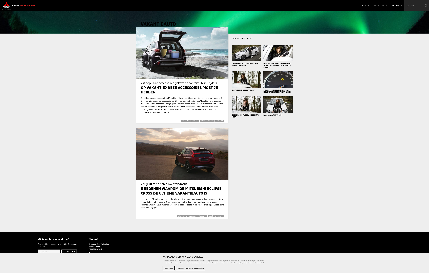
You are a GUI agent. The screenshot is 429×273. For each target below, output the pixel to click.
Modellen (379, 6)
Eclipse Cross (211, 216)
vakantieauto (186, 121)
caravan (220, 216)
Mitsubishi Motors (207, 121)
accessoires (219, 121)
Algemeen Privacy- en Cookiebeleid (190, 268)
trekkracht (192, 216)
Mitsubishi (201, 216)
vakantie (196, 121)
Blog (364, 6)
